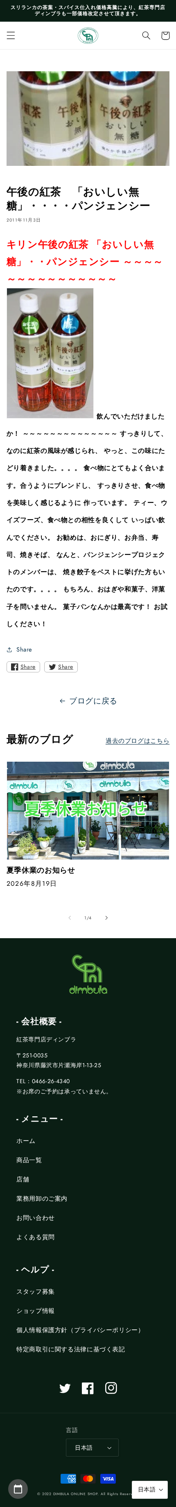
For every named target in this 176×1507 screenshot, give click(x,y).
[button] (10, 35)
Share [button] (24, 649)
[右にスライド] (106, 918)
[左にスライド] (70, 918)
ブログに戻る (93, 700)
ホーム (26, 1140)
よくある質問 (35, 1237)
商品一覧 (29, 1160)
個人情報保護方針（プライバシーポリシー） (80, 1330)
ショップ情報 (35, 1310)
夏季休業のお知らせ (41, 870)
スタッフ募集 (35, 1291)
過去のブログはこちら (137, 740)
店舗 (22, 1179)
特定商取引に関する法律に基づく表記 (70, 1349)
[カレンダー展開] (18, 1489)
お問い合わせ (35, 1217)
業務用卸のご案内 (42, 1198)
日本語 (84, 1448)
